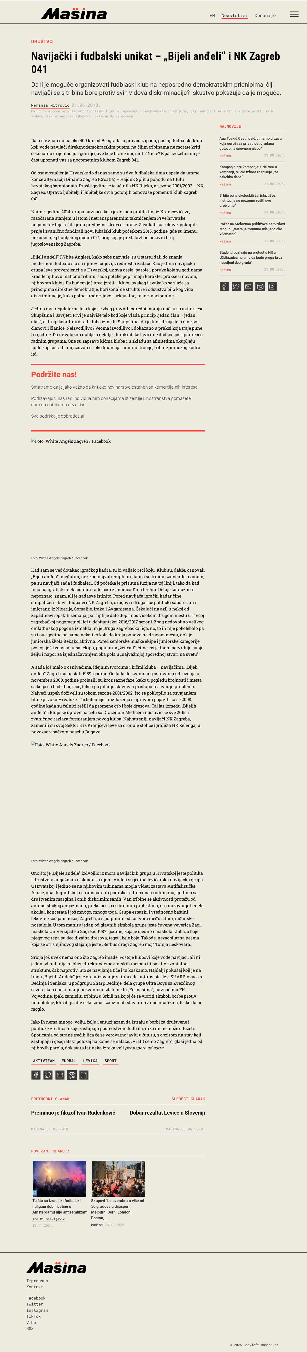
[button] (296, 15)
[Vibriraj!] (72, 1078)
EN (212, 15)
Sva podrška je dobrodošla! (57, 416)
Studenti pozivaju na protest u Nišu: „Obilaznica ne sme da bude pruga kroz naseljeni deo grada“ (250, 257)
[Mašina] (53, 14)
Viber (32, 1322)
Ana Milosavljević (48, 1219)
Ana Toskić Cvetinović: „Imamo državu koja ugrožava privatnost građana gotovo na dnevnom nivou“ (250, 143)
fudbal (69, 1060)
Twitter (34, 1304)
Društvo (42, 41)
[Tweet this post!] (48, 1078)
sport (111, 1060)
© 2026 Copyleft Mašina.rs (254, 1344)
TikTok (33, 1316)
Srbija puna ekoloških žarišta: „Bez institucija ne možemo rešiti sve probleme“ (247, 200)
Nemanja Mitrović (50, 105)
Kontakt (34, 1286)
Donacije (265, 15)
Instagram (37, 1310)
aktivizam (44, 1060)
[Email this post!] (60, 1078)
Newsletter (235, 15)
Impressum (37, 1280)
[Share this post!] (36, 1078)
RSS (30, 1328)
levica (90, 1060)
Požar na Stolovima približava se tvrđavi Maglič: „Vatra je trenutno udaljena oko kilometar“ (252, 229)
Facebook (36, 1298)
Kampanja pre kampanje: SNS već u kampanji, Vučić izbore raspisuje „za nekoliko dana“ (248, 172)
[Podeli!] (84, 1078)
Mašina (97, 1224)
